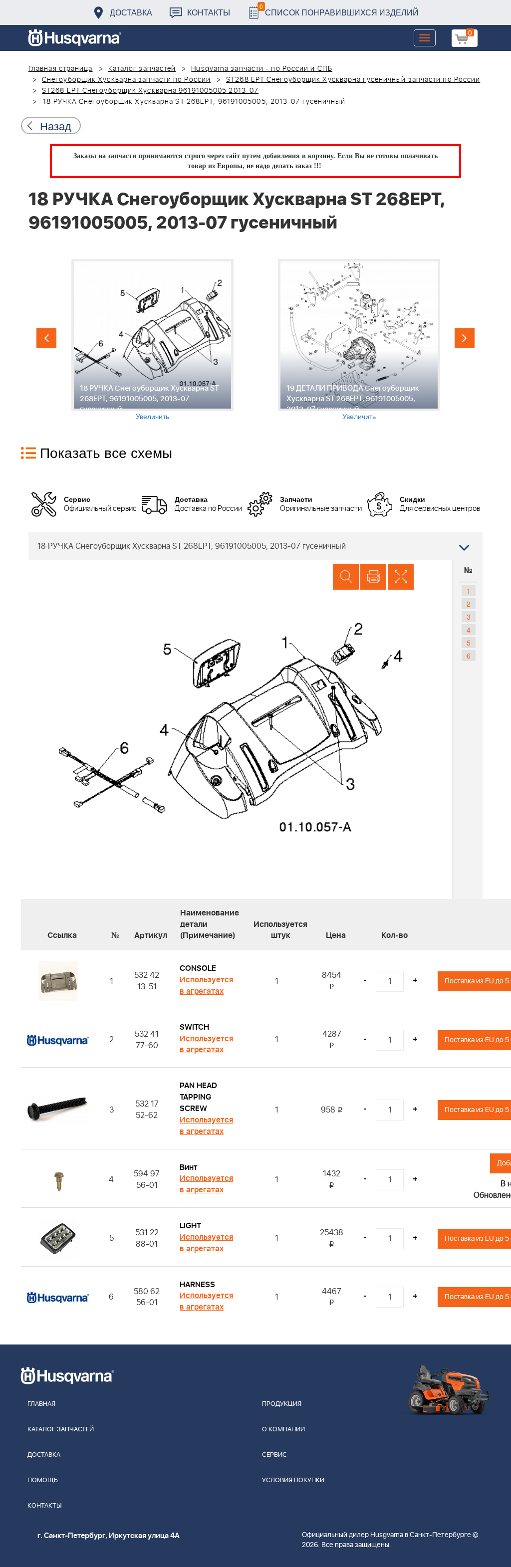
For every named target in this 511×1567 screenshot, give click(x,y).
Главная (41, 1404)
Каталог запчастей (142, 69)
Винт (189, 1167)
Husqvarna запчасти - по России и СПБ (261, 69)
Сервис (274, 1455)
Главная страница (60, 69)
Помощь (42, 1480)
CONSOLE (198, 968)
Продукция (281, 1404)
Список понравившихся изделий (339, 9)
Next (465, 338)
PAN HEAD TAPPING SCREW (198, 1097)
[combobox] (255, 546)
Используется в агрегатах (206, 985)
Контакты (208, 12)
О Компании (283, 1429)
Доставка (131, 12)
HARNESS (197, 1285)
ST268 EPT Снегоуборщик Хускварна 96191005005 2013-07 (150, 91)
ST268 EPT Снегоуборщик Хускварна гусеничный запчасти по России (353, 80)
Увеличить (152, 416)
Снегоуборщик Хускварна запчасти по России (126, 80)
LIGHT (190, 1226)
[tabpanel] (152, 340)
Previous (46, 338)
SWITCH (194, 1027)
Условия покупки (293, 1480)
